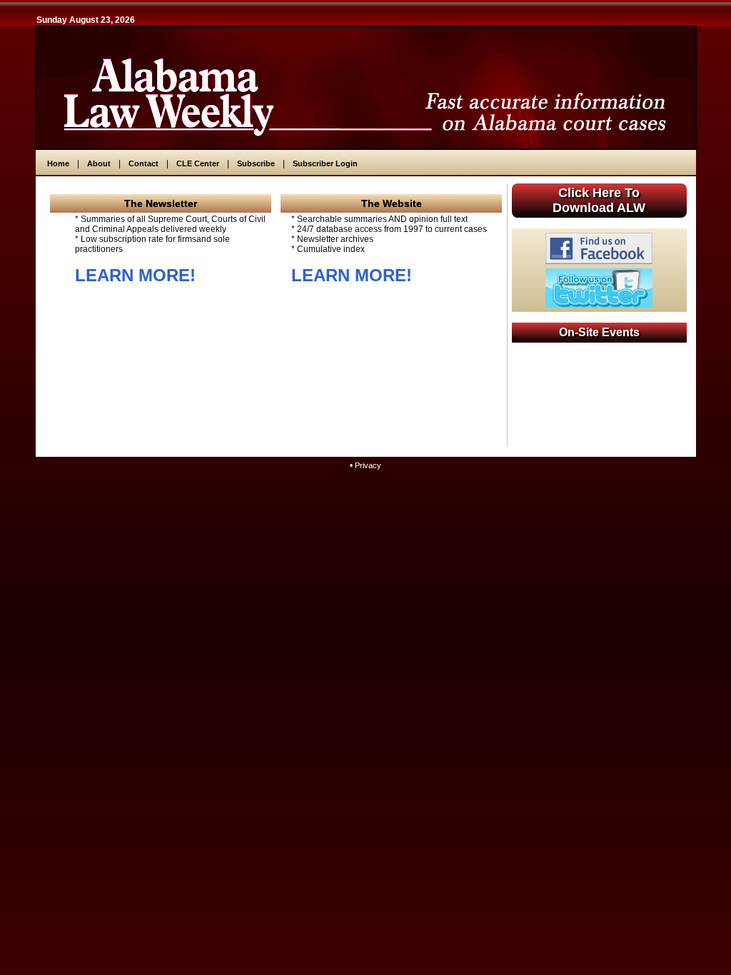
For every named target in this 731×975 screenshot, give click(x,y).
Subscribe (256, 163)
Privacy (368, 465)
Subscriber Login (325, 163)
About (99, 163)
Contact (143, 163)
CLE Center (197, 163)
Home (58, 163)
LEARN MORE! (135, 275)
